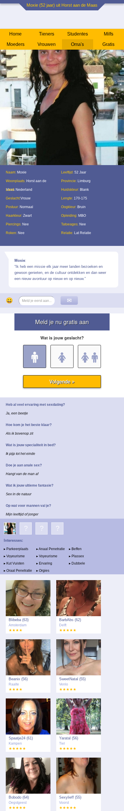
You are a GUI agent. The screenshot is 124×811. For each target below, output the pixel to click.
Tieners (46, 33)
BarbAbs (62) (70, 620)
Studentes (77, 33)
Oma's (77, 44)
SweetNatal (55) (72, 679)
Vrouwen (46, 44)
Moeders (16, 44)
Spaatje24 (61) (21, 738)
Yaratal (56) (68, 738)
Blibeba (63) (19, 620)
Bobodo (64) (19, 797)
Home (15, 33)
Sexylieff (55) (70, 797)
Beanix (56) (18, 679)
